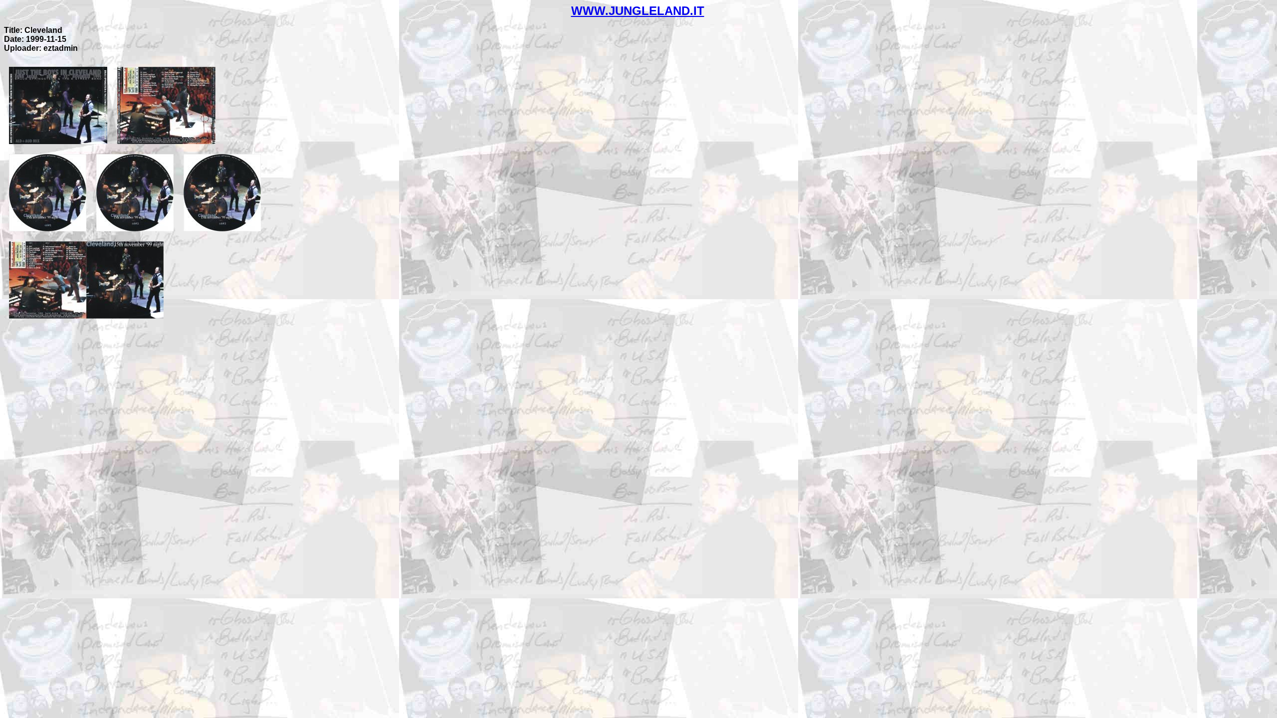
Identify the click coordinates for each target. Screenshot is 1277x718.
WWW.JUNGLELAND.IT (637, 10)
